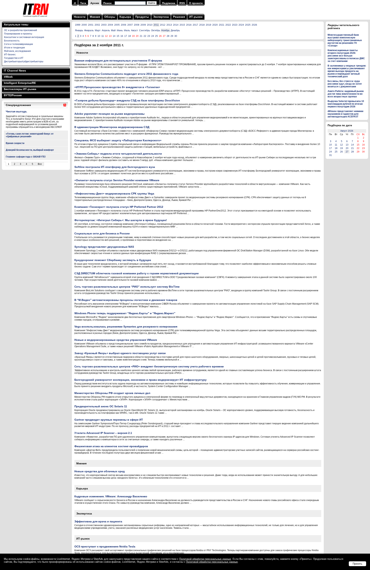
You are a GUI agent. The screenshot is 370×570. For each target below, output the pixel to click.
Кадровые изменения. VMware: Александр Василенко (110, 496)
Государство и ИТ (13, 58)
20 (347, 148)
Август (134, 30)
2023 (234, 25)
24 (152, 36)
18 (129, 36)
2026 (254, 25)
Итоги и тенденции (14, 47)
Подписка (168, 3)
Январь (79, 30)
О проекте (196, 3)
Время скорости (15, 143)
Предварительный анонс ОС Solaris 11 (100, 406)
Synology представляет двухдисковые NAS (104, 246)
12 (341, 144)
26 (341, 151)
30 (175, 36)
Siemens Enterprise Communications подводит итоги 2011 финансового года (126, 73)
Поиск (107, 3)
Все (40, 164)
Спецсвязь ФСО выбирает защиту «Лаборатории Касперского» (117, 140)
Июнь (120, 30)
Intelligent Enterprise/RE (20, 82)
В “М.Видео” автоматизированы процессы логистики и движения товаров (125, 299)
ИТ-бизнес (10, 54)
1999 (77, 25)
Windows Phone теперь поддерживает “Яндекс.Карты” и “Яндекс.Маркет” (124, 313)
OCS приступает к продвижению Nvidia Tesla (104, 546)
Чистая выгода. (16, 111)
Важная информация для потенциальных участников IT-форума (118, 60)
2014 (175, 25)
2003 (104, 25)
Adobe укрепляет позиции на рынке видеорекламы (109, 113)
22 (145, 36)
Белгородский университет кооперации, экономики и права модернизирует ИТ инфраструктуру (140, 379)
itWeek (8, 76)
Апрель (106, 30)
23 (148, 36)
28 (168, 36)
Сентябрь (144, 30)
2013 (169, 25)
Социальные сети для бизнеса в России (102, 233)
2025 (248, 25)
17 (125, 36)
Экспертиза (161, 16)
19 (341, 148)
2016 (189, 25)
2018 (202, 25)
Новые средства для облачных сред (99, 471)
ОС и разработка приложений (20, 30)
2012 (162, 25)
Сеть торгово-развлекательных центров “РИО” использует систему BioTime (127, 286)
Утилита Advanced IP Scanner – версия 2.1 (103, 432)
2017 (195, 25)
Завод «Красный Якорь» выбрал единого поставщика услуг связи (120, 353)
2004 (110, 25)
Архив (94, 3)
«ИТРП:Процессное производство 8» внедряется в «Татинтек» (117, 87)
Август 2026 (346, 131)
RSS (182, 3)
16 (121, 36)
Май (113, 30)
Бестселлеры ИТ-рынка (20, 89)
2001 (90, 25)
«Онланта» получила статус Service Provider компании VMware (116, 180)
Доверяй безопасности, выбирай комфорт (30, 150)
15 (118, 36)
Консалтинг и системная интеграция (24, 37)
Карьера (125, 16)
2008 (136, 25)
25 (156, 36)
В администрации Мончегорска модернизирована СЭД (111, 127)
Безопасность (11, 40)
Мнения (95, 16)
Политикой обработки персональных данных (205, 558)
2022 (228, 25)
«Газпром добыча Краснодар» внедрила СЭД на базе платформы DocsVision (127, 100)
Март (98, 30)
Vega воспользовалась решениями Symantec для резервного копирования (125, 326)
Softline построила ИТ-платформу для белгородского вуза (114, 166)
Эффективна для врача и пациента (98, 521)
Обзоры (109, 16)
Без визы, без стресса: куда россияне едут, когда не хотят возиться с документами (345, 84)
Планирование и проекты (18, 33)
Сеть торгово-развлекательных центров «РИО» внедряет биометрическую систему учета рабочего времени (149, 366)
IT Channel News (15, 70)
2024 (241, 25)
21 (141, 36)
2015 (182, 25)
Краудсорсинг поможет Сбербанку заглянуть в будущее (112, 260)
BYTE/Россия (13, 95)
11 (102, 36)
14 (114, 36)
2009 (143, 25)
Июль (127, 30)
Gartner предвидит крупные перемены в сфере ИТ (108, 419)
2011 (156, 25)
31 (330, 155)
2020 (215, 25)
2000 (84, 25)
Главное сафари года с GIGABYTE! (26, 156)
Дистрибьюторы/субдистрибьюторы (23, 61)
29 (172, 36)
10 (99, 36)
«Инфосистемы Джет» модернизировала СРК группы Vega (114, 193)
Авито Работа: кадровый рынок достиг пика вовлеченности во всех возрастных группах (346, 94)
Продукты (142, 16)
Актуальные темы (16, 24)
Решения (179, 16)
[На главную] (36, 18)
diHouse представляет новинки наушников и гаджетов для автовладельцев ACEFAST (345, 114)
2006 (123, 25)
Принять (357, 563)
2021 (221, 25)
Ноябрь (165, 30)
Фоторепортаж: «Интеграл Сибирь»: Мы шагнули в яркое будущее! (120, 220)
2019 (208, 25)
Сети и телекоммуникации (18, 44)
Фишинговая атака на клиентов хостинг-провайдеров (111, 446)
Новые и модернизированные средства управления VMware (115, 339)
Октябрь (155, 30)
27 (347, 151)
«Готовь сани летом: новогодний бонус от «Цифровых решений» (30, 135)
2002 (97, 25)
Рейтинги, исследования (17, 51)
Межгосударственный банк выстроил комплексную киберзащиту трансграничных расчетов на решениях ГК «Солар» (345, 40)
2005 (117, 25)
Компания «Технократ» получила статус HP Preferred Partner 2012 (118, 206)
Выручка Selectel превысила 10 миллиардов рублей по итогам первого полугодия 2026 (346, 104)
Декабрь (175, 30)
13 (347, 144)
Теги (83, 3)
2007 (130, 25)
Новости (80, 16)
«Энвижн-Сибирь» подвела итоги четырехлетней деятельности (118, 153)
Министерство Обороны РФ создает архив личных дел (112, 393)
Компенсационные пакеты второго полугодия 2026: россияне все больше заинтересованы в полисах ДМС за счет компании (346, 55)
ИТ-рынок (196, 16)
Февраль (89, 30)
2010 (149, 25)
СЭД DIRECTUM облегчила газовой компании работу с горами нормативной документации (136, 273)
